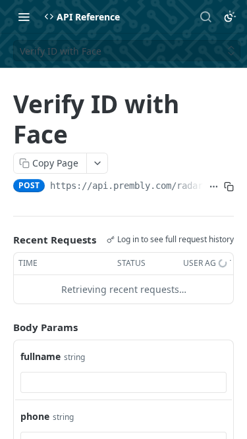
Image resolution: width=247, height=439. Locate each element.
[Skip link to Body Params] (4, 327)
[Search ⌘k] (205, 16)
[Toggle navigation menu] (23, 16)
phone (34, 416)
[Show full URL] (214, 187)
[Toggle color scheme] (229, 16)
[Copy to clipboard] (229, 187)
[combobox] (123, 382)
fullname (40, 356)
